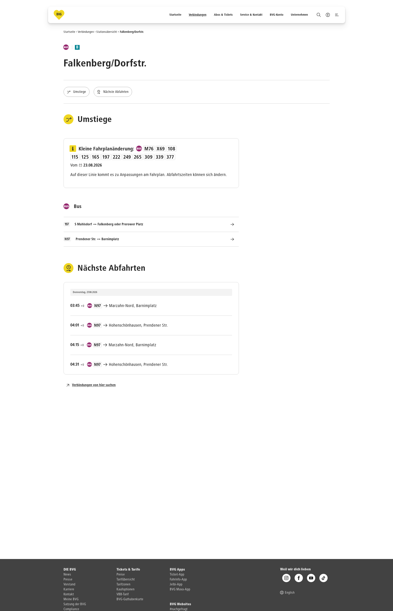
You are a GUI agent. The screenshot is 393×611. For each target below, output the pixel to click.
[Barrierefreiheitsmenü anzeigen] (328, 15)
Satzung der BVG (75, 604)
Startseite (69, 31)
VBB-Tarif (123, 594)
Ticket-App (177, 574)
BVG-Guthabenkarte (130, 599)
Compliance (71, 609)
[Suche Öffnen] (318, 15)
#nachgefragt (179, 609)
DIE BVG (70, 569)
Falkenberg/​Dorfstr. (132, 31)
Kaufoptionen (126, 589)
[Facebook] (299, 578)
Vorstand (69, 584)
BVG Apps (177, 569)
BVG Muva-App (180, 589)
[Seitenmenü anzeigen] (337, 15)
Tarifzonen (123, 584)
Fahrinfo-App (178, 579)
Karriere (69, 589)
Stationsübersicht (106, 31)
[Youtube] (311, 578)
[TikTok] (323, 578)
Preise (121, 574)
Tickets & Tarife (128, 569)
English (290, 592)
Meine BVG (71, 599)
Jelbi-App (176, 584)
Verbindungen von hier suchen (94, 385)
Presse (68, 579)
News (67, 574)
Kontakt (69, 594)
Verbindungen (86, 31)
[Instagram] (286, 578)
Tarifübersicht (126, 579)
